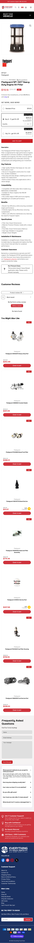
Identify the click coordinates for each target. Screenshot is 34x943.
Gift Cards (4, 901)
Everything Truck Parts (19, 940)
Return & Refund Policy (8, 877)
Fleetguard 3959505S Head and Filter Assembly (17, 551)
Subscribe (28, 919)
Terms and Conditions (8, 881)
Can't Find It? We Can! (8, 905)
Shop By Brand (5, 896)
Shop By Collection (7, 899)
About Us (4, 870)
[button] (22, 7)
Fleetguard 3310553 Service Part (17, 600)
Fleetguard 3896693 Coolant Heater (17, 403)
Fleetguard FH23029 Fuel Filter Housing (17, 649)
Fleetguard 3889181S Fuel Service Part (17, 698)
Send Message (7, 762)
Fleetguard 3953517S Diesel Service (17, 501)
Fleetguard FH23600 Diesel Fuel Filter (17, 452)
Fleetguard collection (10, 259)
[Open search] (3, 297)
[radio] (17, 109)
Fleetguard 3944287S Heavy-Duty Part (17, 353)
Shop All (3, 894)
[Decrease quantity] (25, 124)
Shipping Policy (6, 875)
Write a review (17, 306)
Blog (2, 903)
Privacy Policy (5, 879)
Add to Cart (17, 365)
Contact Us (4, 872)
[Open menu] (31, 7)
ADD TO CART (17, 141)
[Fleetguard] (7, 63)
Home (3, 892)
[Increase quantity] (30, 124)
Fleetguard (17, 351)
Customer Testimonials (8, 883)
